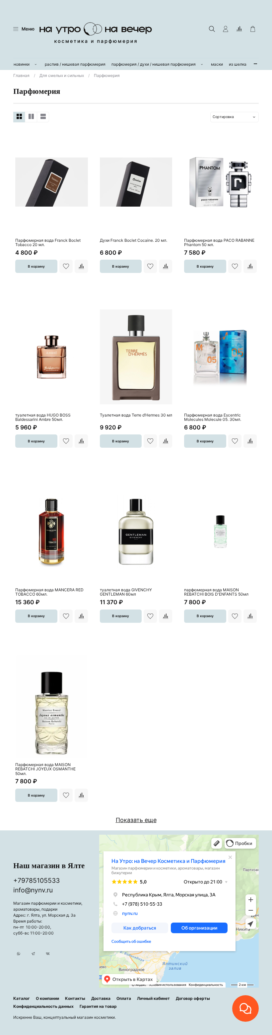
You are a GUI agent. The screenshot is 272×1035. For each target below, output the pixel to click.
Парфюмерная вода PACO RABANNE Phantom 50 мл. (219, 242)
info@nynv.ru (33, 890)
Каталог (21, 998)
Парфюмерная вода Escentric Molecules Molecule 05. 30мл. (212, 417)
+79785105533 (36, 880)
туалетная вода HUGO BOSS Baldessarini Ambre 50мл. (43, 417)
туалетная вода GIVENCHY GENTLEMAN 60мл (126, 592)
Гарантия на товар (98, 1006)
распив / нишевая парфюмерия (75, 64)
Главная (21, 75)
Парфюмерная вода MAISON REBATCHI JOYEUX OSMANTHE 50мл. (45, 769)
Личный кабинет (153, 998)
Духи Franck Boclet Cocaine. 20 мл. (133, 240)
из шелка (237, 64)
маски (217, 64)
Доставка (100, 998)
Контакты (75, 998)
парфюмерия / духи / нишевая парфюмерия (153, 64)
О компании (47, 998)
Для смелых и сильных (61, 75)
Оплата (123, 998)
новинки (22, 64)
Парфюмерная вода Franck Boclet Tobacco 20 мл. (48, 242)
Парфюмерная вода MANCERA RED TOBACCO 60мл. (49, 592)
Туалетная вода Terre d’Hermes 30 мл (136, 415)
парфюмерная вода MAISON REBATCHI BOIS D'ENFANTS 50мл (216, 592)
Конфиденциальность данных (43, 1006)
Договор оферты (193, 998)
